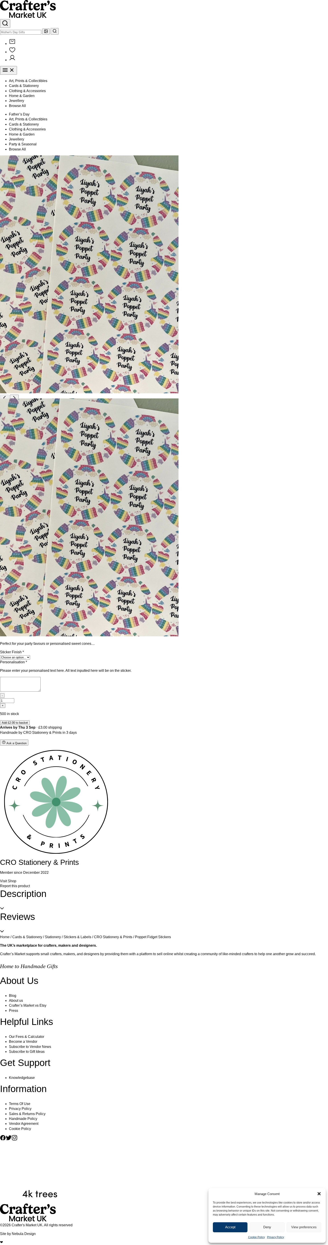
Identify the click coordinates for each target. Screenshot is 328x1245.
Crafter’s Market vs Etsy (27, 1005)
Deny (267, 1227)
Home (5, 937)
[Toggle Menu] (8, 70)
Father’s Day (19, 114)
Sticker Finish (12, 652)
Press (13, 1010)
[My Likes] (12, 52)
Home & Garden (22, 96)
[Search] (55, 31)
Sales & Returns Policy (27, 1114)
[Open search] (5, 23)
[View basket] (12, 43)
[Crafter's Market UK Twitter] (9, 1139)
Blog (12, 996)
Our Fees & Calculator (26, 1037)
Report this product (15, 886)
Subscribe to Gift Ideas (27, 1051)
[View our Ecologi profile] (40, 1201)
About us (16, 1000)
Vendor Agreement (23, 1123)
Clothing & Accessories (27, 91)
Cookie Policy (256, 1237)
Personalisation (13, 662)
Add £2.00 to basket (15, 722)
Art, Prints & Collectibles (28, 81)
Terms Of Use (19, 1104)
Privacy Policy (275, 1237)
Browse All (17, 106)
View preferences (304, 1227)
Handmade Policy (23, 1119)
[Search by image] (46, 32)
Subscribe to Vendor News (30, 1047)
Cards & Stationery (24, 86)
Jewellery (16, 101)
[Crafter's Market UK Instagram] (14, 1139)
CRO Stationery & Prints (42, 732)
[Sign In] (12, 60)
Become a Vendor (23, 1041)
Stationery (53, 937)
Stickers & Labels (77, 937)
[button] (319, 1193)
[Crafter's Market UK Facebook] (3, 1139)
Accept (230, 1227)
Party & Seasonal (23, 144)
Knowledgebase (22, 1078)
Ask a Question (16, 743)
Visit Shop (8, 881)
